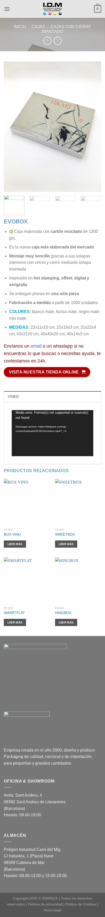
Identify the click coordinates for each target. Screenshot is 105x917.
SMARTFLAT (14, 613)
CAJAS (38, 27)
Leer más (14, 544)
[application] (52, 433)
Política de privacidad (45, 904)
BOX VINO (12, 534)
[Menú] (7, 9)
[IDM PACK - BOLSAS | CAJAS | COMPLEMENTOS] (52, 9)
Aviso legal (52, 910)
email (36, 346)
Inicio (20, 27)
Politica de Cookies (80, 904)
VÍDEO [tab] (13, 397)
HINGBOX (63, 613)
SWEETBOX (65, 534)
